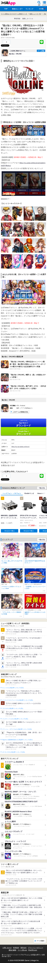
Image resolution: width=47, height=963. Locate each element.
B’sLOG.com (32, 950)
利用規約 (16, 948)
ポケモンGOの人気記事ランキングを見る (13, 752)
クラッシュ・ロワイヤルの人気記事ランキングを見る (17, 729)
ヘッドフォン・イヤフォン (12, 493)
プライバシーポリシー (35, 948)
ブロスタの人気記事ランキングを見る (12, 708)
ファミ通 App (8, 3)
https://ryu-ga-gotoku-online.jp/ (20, 446)
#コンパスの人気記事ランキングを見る (13, 687)
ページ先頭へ (41, 941)
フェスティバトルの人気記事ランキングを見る (15, 718)
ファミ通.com (22, 950)
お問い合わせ (7, 948)
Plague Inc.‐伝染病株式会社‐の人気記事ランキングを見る (17, 739)
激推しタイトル (27, 18)
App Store (23, 423)
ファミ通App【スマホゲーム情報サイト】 (14, 14)
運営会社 (23, 948)
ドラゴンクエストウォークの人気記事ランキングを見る (17, 700)
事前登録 (17, 18)
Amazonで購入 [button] (9, 531)
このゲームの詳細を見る (20, 412)
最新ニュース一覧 (35, 14)
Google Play (23, 431)
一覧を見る (41, 488)
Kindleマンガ (29, 493)
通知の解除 (12, 950)
